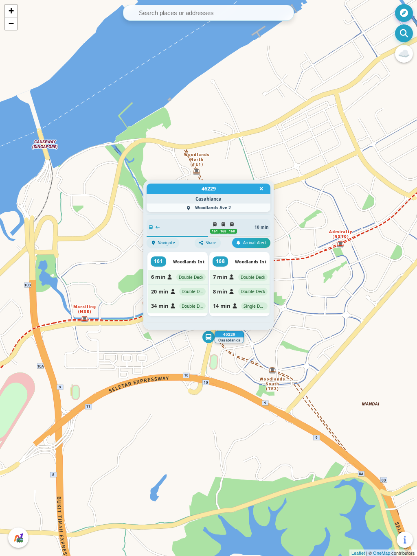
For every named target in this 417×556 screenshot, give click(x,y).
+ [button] (11, 11)
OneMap (381, 552)
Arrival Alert (254, 242)
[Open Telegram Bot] (18, 538)
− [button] (11, 23)
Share (211, 242)
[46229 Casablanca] (208, 337)
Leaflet (358, 552)
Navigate (166, 242)
